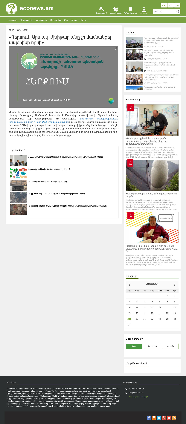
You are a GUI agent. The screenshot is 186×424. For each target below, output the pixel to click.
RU (170, 5)
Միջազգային (26, 20)
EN (177, 5)
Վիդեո (83, 20)
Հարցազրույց (41, 20)
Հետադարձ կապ (130, 383)
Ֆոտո (74, 20)
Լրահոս (130, 32)
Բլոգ (66, 20)
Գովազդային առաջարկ (138, 397)
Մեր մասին (11, 383)
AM (163, 5)
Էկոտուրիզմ (55, 20)
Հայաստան (12, 20)
